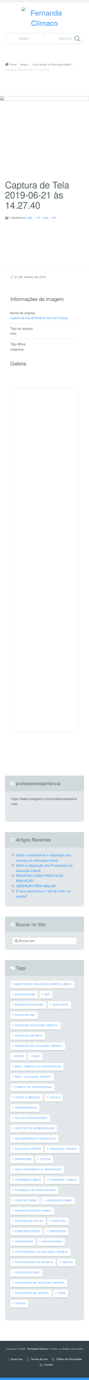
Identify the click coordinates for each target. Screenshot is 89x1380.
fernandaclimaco (28, 1179)
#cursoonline (25, 994)
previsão (59, 1221)
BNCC (36, 1056)
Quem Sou (17, 1359)
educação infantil (63, 1148)
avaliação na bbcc (29, 1035)
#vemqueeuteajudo (29, 1004)
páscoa (67, 1262)
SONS (61, 1293)
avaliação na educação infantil (39, 1045)
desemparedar (26, 1107)
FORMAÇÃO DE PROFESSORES (35, 1190)
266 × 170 (33, 217)
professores (52, 1241)
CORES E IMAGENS (27, 1097)
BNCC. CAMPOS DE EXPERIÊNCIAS (38, 1066)
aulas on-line (25, 1015)
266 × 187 (49, 217)
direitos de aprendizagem (35, 1128)
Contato (48, 1365)
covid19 (54, 1097)
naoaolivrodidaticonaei (33, 1210)
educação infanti (28, 1148)
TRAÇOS (20, 1303)
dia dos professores (31, 1118)
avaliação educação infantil (36, 1025)
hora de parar (26, 1200)
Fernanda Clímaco (63, 1179)
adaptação (60, 1004)
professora (24, 1241)
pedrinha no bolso (29, 1221)
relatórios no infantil (32, 1293)
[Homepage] (44, 17)
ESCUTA (45, 1159)
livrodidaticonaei (59, 1200)
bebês (19, 1056)
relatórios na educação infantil (40, 1282)
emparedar (23, 1159)
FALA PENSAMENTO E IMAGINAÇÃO (38, 1169)
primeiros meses (27, 1231)
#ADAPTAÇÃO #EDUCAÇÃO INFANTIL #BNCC (43, 984)
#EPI (47, 994)
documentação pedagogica (35, 1138)
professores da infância (34, 1262)
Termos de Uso (39, 1359)
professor (57, 1231)
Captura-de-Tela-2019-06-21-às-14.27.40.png (38, 318)
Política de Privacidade (69, 1359)
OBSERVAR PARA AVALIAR (36, 886)
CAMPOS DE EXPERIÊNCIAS (33, 1087)
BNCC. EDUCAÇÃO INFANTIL (33, 1076)
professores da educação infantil (41, 1251)
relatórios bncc (27, 1272)
